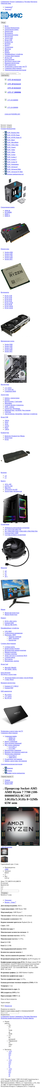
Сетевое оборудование (12, 56)
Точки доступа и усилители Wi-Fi (16, 655)
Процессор (8, 1006)
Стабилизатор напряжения (13, 633)
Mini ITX (8, 488)
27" (6, 573)
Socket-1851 (9, 259)
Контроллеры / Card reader (13, 401)
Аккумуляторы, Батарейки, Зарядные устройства (21, 414)
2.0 (6, 476)
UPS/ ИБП (8, 631)
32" (6, 574)
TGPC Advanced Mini (14, 169)
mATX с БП (9, 486)
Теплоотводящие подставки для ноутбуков (19, 678)
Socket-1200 (9, 254)
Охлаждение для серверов (13, 759)
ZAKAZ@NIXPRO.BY (12, 114)
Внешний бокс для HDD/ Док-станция (17, 410)
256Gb (7, 420)
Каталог (6, 127)
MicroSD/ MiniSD (10, 667)
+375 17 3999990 (14, 92)
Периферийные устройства (14, 54)
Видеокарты (9, 33)
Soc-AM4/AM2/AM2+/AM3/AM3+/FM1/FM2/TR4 (21, 531)
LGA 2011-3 (13, 747)
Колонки (8, 43)
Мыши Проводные (11, 614)
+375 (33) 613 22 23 (10, 1063)
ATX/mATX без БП (11, 489)
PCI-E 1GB (8, 295)
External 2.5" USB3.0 (11, 686)
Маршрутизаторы (10, 652)
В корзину (4, 893)
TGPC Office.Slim (12, 145)
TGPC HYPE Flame (13, 135)
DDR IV (7, 216)
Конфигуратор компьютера (16, 773)
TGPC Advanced (12, 167)
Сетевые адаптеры (11, 654)
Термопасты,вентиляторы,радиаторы (17, 527)
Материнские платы (11, 35)
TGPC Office (11, 152)
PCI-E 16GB (9, 306)
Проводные (8, 438)
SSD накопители (10, 65)
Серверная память (11, 736)
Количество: (5, 885)
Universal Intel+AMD (11, 533)
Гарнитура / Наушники (12, 408)
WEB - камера (9, 407)
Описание (8, 900)
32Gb (6, 424)
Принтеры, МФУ (10, 635)
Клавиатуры (9, 42)
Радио (7, 439)
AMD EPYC (13, 757)
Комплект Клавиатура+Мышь (15, 436)
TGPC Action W (12, 162)
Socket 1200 (8, 346)
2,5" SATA (8, 388)
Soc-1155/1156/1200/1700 (13, 529)
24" (6, 571)
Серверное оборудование (13, 68)
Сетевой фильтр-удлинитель (14, 405)
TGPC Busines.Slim (13, 132)
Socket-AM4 (9, 252)
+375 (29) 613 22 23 (10, 1054)
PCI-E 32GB (9, 308)
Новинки (10, 768)
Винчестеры (9, 36)
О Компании (5, 1)
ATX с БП (8, 484)
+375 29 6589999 (12, 100)
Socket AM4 (9, 344)
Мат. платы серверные (12, 745)
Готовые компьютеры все (15, 174)
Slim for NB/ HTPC (11, 625)
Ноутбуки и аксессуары (12, 61)
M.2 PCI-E (8, 698)
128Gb (7, 429)
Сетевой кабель (10, 657)
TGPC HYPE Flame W (14, 137)
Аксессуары (9, 38)
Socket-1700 (9, 256)
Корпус (7, 45)
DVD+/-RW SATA (11, 621)
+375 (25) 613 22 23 (10, 1072)
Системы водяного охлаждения (15, 535)
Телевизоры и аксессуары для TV (16, 66)
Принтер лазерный (15, 636)
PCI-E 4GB (8, 299)
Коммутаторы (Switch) (12, 648)
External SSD (9, 688)
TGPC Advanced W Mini (15, 172)
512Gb (7, 426)
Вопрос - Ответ (10, 902)
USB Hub (8, 412)
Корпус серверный (11, 741)
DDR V (7, 214)
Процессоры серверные (12, 754)
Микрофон (8, 403)
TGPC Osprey (11, 147)
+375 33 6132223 (14, 80)
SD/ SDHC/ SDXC (11, 669)
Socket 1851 (8, 351)
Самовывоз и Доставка (22, 1)
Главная (7, 780)
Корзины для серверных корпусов (16, 752)
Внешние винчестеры (12, 63)
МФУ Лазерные (14, 638)
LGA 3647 (12, 748)
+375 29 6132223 (14, 84)
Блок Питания (9, 59)
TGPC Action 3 (12, 157)
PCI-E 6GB (8, 301)
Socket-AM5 (9, 257)
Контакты (34, 1)
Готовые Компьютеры (12, 28)
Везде (6, 26)
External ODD (9, 623)
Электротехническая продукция (15, 70)
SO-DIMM (8, 212)
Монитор (8, 49)
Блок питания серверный (13, 743)
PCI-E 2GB (8, 297)
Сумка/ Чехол (9, 679)
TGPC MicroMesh (12, 142)
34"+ (6, 576)
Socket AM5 (9, 349)
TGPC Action (11, 154)
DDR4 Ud (12, 738)
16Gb (6, 422)
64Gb (6, 427)
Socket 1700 (8, 348)
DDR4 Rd (12, 740)
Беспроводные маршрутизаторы (15, 650)
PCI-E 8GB (8, 304)
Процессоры (9, 31)
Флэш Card (8, 57)
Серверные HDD (10, 391)
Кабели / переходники (12, 398)
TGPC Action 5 (12, 159)
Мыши (7, 50)
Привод (7, 52)
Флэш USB (8, 40)
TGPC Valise (11, 150)
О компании (5, 1016)
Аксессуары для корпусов (13, 491)
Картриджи (12, 640)
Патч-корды (9, 659)
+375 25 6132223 (14, 88)
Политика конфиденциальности (11, 1018)
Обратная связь (6, 3)
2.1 (6, 477)
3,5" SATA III (9, 389)
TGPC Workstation (13, 164)
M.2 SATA (8, 694)
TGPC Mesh (11, 140)
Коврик (7, 400)
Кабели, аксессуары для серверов (16, 761)
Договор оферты (28, 1018)
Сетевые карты (10, 647)
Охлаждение (9, 47)
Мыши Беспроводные (12, 613)
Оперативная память (11, 29)
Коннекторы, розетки (12, 661)
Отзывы (9, 770)
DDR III (7, 210)
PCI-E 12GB (9, 303)
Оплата (12, 1)
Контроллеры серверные (13, 750)
